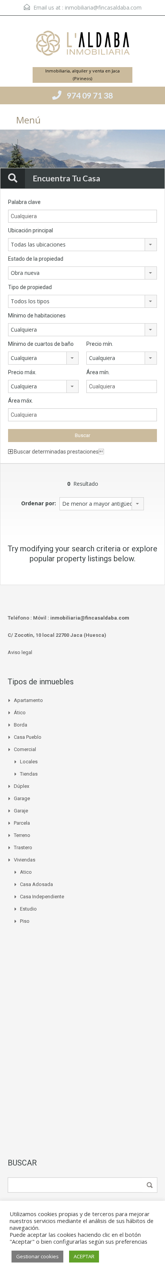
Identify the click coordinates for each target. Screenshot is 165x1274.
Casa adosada (36, 884)
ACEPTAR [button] (84, 1256)
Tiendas (29, 774)
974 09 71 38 (90, 95)
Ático (20, 712)
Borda (20, 725)
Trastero (23, 847)
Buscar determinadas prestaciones (58, 452)
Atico (26, 872)
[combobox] (82, 244)
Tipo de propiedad (30, 287)
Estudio (28, 909)
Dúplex (21, 786)
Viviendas (24, 860)
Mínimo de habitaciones (37, 315)
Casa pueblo (27, 737)
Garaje (21, 811)
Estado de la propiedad (35, 259)
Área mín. (98, 372)
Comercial (25, 749)
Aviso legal (20, 652)
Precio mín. (99, 344)
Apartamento (28, 700)
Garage (22, 798)
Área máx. (20, 401)
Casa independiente (42, 896)
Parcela (22, 823)
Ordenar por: (38, 503)
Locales (29, 761)
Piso (25, 921)
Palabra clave (24, 202)
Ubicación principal (30, 230)
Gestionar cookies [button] (37, 1256)
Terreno (22, 835)
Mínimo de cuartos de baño (41, 344)
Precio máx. (22, 372)
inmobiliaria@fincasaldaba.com (103, 7)
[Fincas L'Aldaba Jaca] (82, 44)
